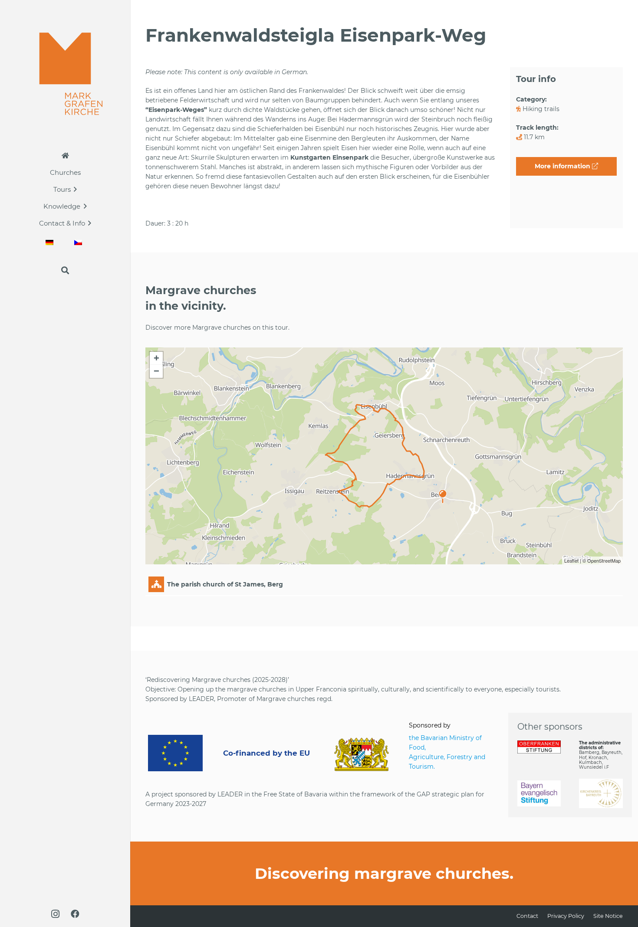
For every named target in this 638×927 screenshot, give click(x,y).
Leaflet (571, 560)
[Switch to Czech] (79, 242)
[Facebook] (75, 914)
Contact (527, 916)
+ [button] (156, 358)
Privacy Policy (565, 916)
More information (563, 166)
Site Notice (608, 916)
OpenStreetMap (604, 560)
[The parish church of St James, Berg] (443, 492)
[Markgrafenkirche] (65, 74)
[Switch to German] (50, 242)
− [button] (156, 371)
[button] (75, 189)
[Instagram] (55, 914)
